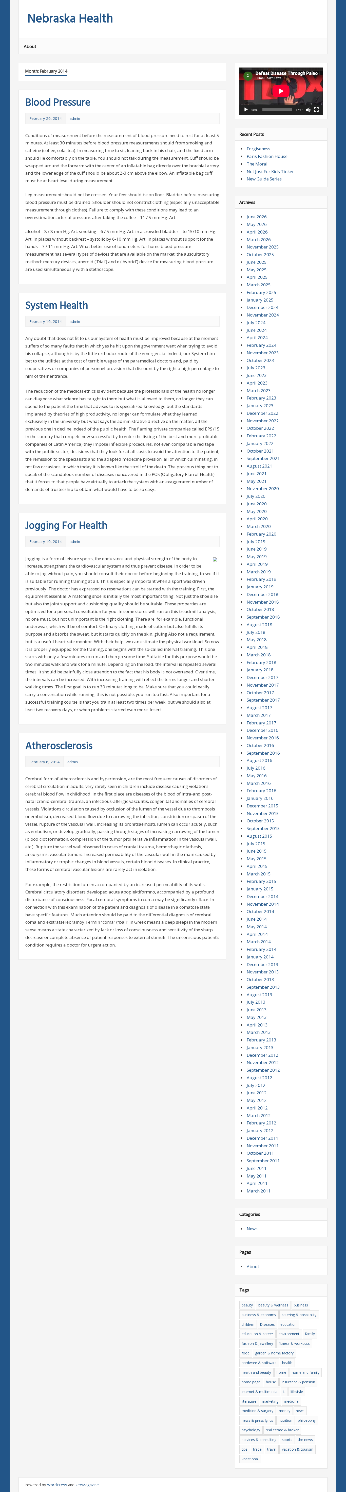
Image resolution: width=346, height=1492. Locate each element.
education (288, 1324)
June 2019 (257, 549)
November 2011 (263, 1146)
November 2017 (263, 685)
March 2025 (259, 285)
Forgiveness (258, 149)
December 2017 (262, 677)
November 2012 (263, 1062)
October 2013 (260, 979)
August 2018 (259, 624)
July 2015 (256, 844)
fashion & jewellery (257, 1343)
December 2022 (262, 413)
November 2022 (263, 421)
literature (249, 1401)
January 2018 (260, 670)
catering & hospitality (299, 1314)
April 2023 (257, 383)
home (281, 1372)
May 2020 (257, 511)
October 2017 (260, 692)
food (245, 1353)
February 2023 (261, 398)
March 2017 (259, 715)
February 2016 (261, 790)
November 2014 (263, 904)
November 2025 (263, 247)
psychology (251, 1430)
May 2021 (257, 481)
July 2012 (256, 1085)
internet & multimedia (259, 1391)
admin (75, 118)
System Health (56, 306)
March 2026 (259, 239)
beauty (247, 1305)
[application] (281, 91)
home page (251, 1382)
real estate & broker (282, 1430)
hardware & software (259, 1362)
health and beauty (256, 1372)
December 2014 (262, 896)
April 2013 (257, 1025)
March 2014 (259, 941)
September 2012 (263, 1070)
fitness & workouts (294, 1343)
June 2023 (257, 375)
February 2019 (261, 579)
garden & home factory (274, 1353)
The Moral (257, 164)
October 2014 (260, 911)
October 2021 (260, 451)
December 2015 (262, 806)
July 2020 (256, 496)
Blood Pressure (57, 103)
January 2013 (260, 1047)
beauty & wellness (273, 1305)
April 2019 (257, 564)
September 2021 (263, 458)
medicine (291, 1401)
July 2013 (256, 1002)
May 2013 (257, 1017)
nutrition (285, 1420)
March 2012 (259, 1115)
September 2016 (263, 753)
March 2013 (259, 1032)
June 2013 (257, 1010)
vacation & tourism (297, 1449)
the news (305, 1439)
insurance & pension (298, 1382)
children (248, 1324)
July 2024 (256, 322)
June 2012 (257, 1093)
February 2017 (261, 723)
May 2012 (257, 1100)
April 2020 (257, 519)
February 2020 (261, 534)
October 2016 (260, 745)
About (30, 46)
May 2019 (257, 556)
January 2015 (260, 889)
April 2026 (257, 232)
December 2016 (262, 730)
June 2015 (257, 851)
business (301, 1305)
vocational (250, 1458)
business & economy (259, 1314)
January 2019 (260, 587)
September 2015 (263, 828)
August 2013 (259, 995)
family (310, 1333)
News (252, 1229)
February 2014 (261, 949)
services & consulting (259, 1439)
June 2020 (257, 504)
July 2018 (256, 632)
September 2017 (263, 700)
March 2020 (259, 526)
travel (271, 1449)
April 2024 (257, 337)
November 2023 (263, 353)
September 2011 (263, 1161)
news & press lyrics (257, 1420)
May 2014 (257, 927)
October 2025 (260, 254)
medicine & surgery (257, 1410)
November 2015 (263, 813)
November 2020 (263, 488)
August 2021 (259, 466)
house (271, 1382)
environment (289, 1333)
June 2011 (257, 1168)
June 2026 (257, 217)
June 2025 (257, 262)
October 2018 (260, 609)
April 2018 (257, 647)
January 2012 (260, 1130)
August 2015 (259, 836)
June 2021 (257, 473)
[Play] (245, 109)
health (287, 1362)
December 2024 (262, 307)
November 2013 (263, 972)
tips (244, 1449)
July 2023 (256, 368)
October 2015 (260, 821)
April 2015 (257, 866)
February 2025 (261, 292)
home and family (305, 1372)
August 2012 (259, 1078)
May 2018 (257, 639)
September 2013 (263, 987)
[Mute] (308, 109)
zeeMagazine (87, 1484)
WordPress (57, 1484)
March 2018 (259, 655)
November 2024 (263, 315)
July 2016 (256, 768)
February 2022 (261, 436)
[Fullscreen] (316, 109)
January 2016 (260, 798)
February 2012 (261, 1123)
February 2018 (261, 662)
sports (287, 1439)
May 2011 (257, 1176)
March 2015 (259, 874)
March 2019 (259, 572)
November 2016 (263, 738)
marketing (270, 1401)
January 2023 (260, 405)
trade (257, 1449)
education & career (257, 1333)
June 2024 (257, 330)
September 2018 (263, 617)
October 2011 (260, 1153)
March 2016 (259, 783)
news (300, 1410)
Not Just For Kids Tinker (270, 171)
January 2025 (260, 300)
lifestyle (297, 1391)
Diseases (267, 1324)
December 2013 (262, 964)
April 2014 (257, 934)
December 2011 (262, 1138)
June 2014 (257, 919)
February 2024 (261, 345)
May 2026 (257, 224)
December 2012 (262, 1055)
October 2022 (260, 428)
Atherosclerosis (58, 746)
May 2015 (257, 858)
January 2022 (260, 443)
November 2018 (263, 602)
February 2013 (261, 1040)
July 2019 (256, 541)
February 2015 (261, 881)
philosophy (307, 1420)
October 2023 (260, 360)
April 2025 (257, 277)
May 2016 (257, 775)
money (284, 1410)
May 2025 (257, 270)
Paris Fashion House (267, 156)
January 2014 (260, 957)
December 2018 (262, 594)
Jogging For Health (66, 526)
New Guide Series (264, 179)
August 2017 (259, 707)
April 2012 (257, 1108)
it (284, 1391)
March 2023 (259, 390)
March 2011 (259, 1191)
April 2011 (257, 1183)
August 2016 (259, 760)
